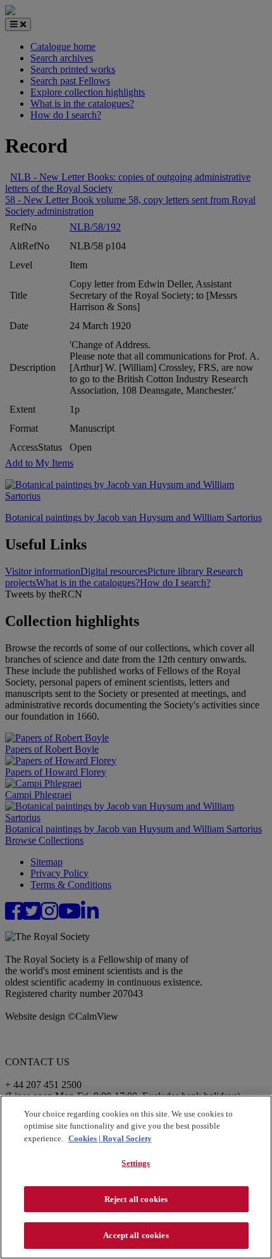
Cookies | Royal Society (110, 1138)
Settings (135, 1163)
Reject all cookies (136, 1199)
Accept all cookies (135, 1235)
